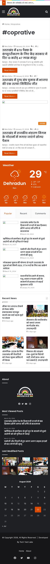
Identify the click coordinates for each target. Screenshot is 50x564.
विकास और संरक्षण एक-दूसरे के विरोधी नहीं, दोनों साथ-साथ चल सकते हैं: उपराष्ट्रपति (37, 356)
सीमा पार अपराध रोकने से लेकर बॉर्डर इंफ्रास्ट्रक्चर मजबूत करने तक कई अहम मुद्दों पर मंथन (12, 312)
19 (18, 509)
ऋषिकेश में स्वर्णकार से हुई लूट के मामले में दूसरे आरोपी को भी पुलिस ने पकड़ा (24, 240)
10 (5, 503)
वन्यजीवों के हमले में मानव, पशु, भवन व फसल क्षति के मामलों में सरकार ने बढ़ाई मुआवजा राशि (32, 280)
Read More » (9, 70)
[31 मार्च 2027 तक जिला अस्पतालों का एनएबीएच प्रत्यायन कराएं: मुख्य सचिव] (25, 471)
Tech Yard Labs (26, 542)
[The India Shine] (13, 11)
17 (5, 509)
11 (12, 503)
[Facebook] (20, 404)
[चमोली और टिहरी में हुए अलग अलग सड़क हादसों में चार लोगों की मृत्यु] (10, 253)
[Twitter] (23, 404)
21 (31, 509)
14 (31, 503)
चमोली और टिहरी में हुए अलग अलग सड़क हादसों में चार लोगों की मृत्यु (33, 252)
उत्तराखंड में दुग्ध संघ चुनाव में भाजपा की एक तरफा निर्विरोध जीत (25, 82)
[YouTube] (26, 404)
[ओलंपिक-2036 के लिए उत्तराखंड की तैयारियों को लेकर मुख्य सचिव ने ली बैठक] (13, 343)
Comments (40, 213)
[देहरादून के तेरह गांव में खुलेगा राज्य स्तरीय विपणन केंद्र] (9, 461)
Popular (8, 213)
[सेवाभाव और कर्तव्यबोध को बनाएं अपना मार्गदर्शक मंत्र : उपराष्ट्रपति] (37, 311)
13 (25, 503)
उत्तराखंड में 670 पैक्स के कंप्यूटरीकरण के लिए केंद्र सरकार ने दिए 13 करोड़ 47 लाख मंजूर (24, 54)
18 (12, 509)
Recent (23, 213)
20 (25, 509)
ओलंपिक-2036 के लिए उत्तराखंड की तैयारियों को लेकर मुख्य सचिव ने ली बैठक (12, 356)
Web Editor (8, 46)
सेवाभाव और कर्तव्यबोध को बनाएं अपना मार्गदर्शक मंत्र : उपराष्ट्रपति (36, 324)
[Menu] (3, 12)
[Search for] (46, 12)
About (28, 551)
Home (7, 24)
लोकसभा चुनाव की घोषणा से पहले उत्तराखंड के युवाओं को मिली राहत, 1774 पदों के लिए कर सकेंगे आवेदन (25, 265)
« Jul (4, 526)
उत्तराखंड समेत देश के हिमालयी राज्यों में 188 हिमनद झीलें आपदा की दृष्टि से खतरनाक (33, 227)
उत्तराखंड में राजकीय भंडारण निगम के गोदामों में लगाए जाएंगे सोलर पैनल (24, 137)
